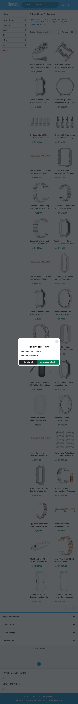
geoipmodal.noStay (28, 362)
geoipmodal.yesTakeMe (48, 362)
